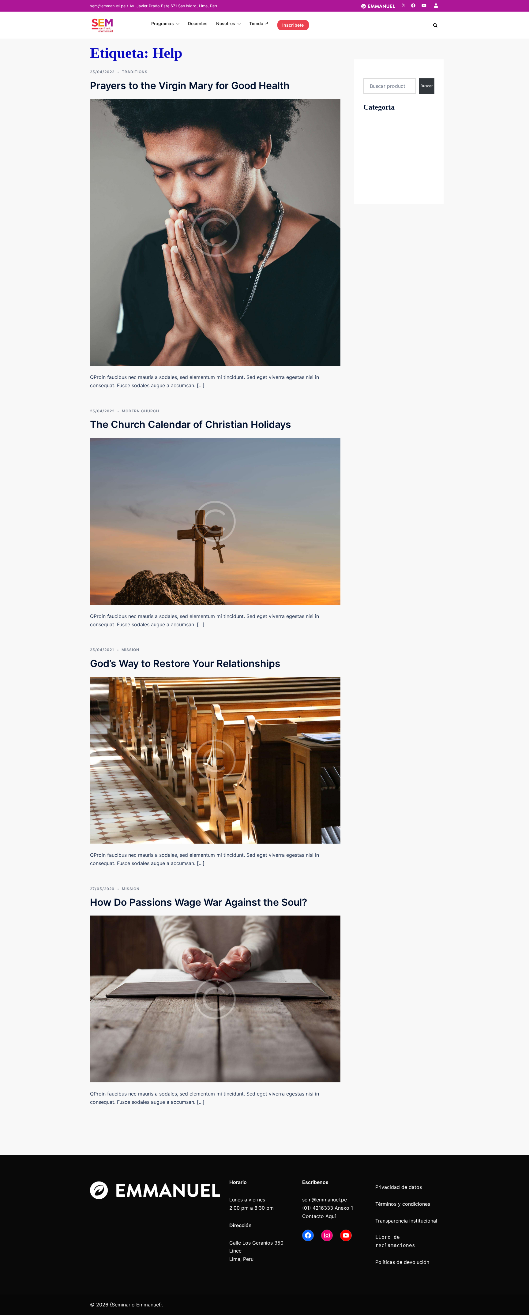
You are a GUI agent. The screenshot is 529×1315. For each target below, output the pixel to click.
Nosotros (225, 23)
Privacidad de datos (398, 1187)
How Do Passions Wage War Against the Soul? (198, 902)
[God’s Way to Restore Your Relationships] (215, 760)
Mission (130, 649)
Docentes (198, 23)
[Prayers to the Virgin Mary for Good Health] (215, 232)
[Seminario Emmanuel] (102, 24)
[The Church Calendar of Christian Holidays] (215, 521)
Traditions (135, 71)
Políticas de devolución (402, 1262)
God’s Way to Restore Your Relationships (185, 663)
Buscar (371, 72)
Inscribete (293, 25)
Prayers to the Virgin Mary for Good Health (190, 86)
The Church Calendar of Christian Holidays (190, 424)
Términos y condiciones (402, 1204)
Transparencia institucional (407, 1221)
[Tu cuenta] (436, 5)
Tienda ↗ (259, 23)
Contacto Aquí (319, 1216)
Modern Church (140, 411)
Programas (162, 23)
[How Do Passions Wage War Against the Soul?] (215, 998)
